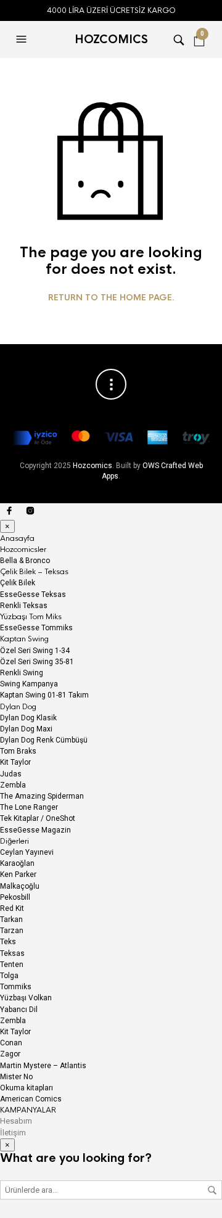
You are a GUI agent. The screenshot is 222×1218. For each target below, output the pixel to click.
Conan (11, 1043)
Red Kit (12, 908)
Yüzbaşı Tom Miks (31, 617)
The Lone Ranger (29, 807)
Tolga (9, 975)
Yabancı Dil (19, 1009)
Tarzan (11, 930)
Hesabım (16, 1120)
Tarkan (11, 919)
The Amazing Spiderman (42, 796)
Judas (11, 774)
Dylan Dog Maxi (26, 729)
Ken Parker (18, 874)
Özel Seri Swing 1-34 (35, 650)
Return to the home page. (111, 298)
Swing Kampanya (29, 684)
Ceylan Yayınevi (27, 852)
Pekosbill (15, 897)
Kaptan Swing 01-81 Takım (44, 695)
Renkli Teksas (23, 605)
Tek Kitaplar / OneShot (37, 818)
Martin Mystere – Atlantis (43, 1065)
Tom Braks (18, 751)
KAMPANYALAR (28, 1110)
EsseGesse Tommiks (36, 627)
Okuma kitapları (26, 1088)
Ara (212, 1190)
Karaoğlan (17, 863)
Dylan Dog (18, 707)
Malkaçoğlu (19, 886)
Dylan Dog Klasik (28, 718)
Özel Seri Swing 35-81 (37, 661)
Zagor (10, 1054)
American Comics (31, 1099)
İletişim (13, 1132)
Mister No (16, 1076)
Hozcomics (92, 465)
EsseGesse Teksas (33, 594)
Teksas (12, 953)
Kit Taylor (15, 762)
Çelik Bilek (17, 582)
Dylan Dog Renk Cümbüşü (44, 740)
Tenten (11, 964)
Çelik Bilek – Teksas (34, 572)
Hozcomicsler (23, 549)
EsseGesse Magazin (35, 830)
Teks (8, 941)
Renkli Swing (21, 673)
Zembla (13, 785)
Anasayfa (17, 538)
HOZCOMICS (111, 39)
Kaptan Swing (24, 639)
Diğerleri (14, 841)
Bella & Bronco (25, 560)
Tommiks (15, 986)
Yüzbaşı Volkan (26, 998)
